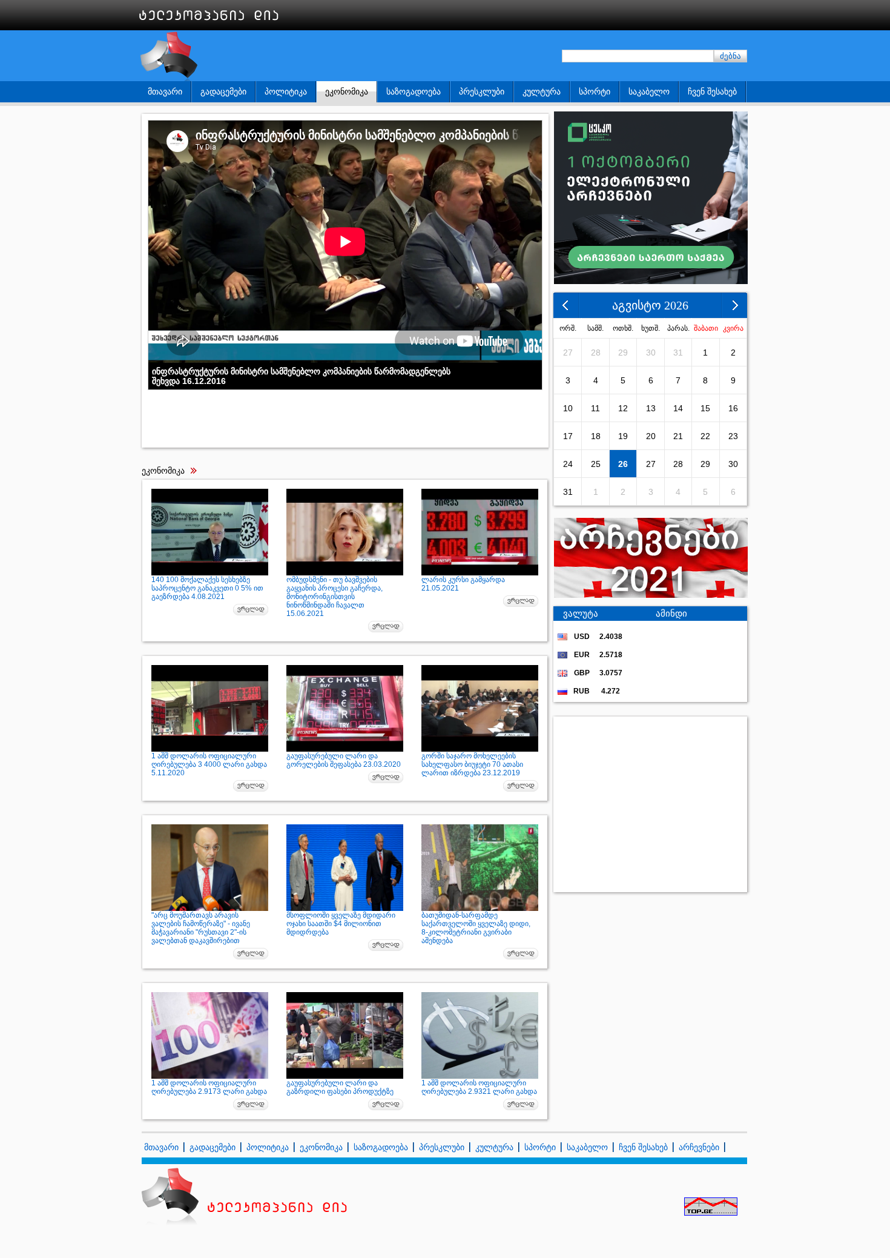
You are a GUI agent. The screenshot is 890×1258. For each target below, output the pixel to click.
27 (568, 352)
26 (623, 464)
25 (596, 464)
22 (705, 436)
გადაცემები (223, 91)
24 (568, 464)
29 (623, 352)
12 (623, 408)
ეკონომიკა (346, 91)
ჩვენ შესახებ (712, 91)
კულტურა (541, 91)
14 (678, 408)
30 (651, 352)
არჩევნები (699, 1147)
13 (651, 408)
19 (623, 436)
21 (678, 436)
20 (651, 436)
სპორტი (594, 91)
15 (705, 408)
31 (678, 352)
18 (596, 436)
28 (596, 352)
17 (568, 436)
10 (568, 408)
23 (733, 436)
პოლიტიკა (286, 91)
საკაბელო (649, 91)
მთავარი (165, 91)
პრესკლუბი (481, 91)
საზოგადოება (413, 91)
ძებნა (730, 56)
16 (733, 408)
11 (595, 408)
